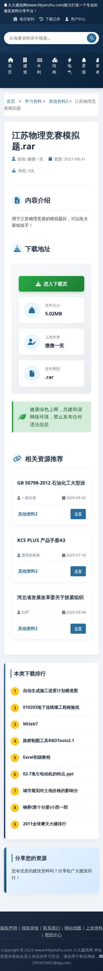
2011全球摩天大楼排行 (44, 824)
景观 (84, 69)
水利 (39, 69)
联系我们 (51, 928)
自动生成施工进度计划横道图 (50, 690)
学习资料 (33, 101)
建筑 (25, 69)
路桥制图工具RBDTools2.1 (48, 740)
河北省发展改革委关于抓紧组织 (50, 597)
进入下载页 (55, 283)
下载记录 (52, 18)
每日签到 (26, 18)
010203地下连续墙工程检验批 (51, 707)
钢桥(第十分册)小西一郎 (45, 807)
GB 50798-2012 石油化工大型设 (51, 483)
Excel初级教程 (36, 757)
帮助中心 (53, 935)
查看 (78, 513)
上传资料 (94, 928)
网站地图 (72, 928)
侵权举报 (30, 928)
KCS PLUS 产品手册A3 (41, 540)
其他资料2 (58, 101)
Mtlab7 (30, 724)
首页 (10, 69)
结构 (54, 69)
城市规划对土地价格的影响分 (50, 790)
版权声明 (8, 928)
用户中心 (78, 18)
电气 (70, 69)
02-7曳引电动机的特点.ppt (48, 774)
